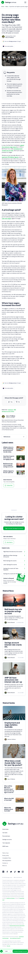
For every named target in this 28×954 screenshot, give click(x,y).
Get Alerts (9, 542)
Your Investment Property (15, 938)
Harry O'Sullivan (10, 416)
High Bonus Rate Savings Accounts (10, 556)
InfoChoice (21, 936)
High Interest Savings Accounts (14, 528)
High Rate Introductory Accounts (12, 551)
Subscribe (9, 485)
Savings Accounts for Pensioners (12, 573)
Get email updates (9, 46)
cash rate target (6, 218)
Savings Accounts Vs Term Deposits (10, 569)
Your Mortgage (5, 938)
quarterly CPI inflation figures (10, 157)
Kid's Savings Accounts (9, 560)
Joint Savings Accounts (10, 564)
